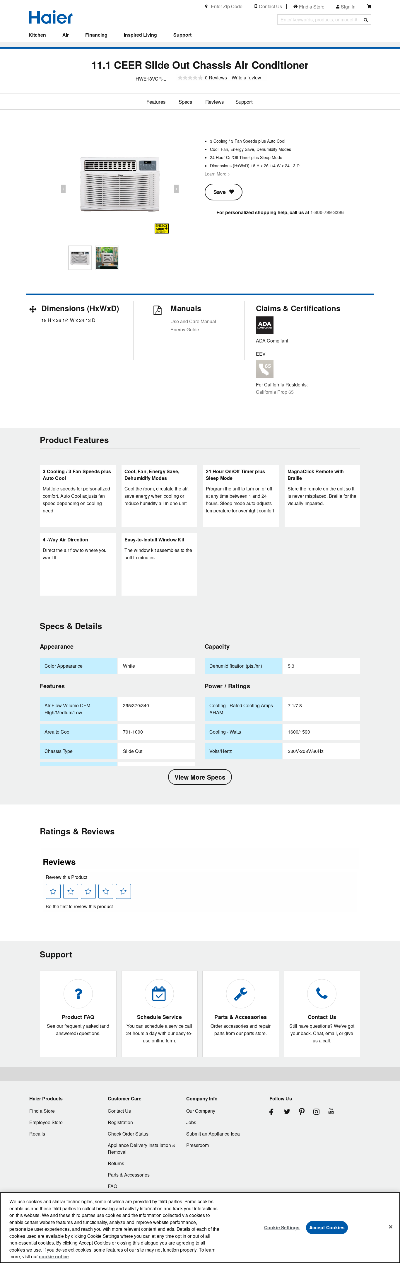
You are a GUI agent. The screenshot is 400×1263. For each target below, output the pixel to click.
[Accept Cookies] (390, 1227)
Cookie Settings (282, 1227)
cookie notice (54, 1256)
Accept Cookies (327, 1227)
